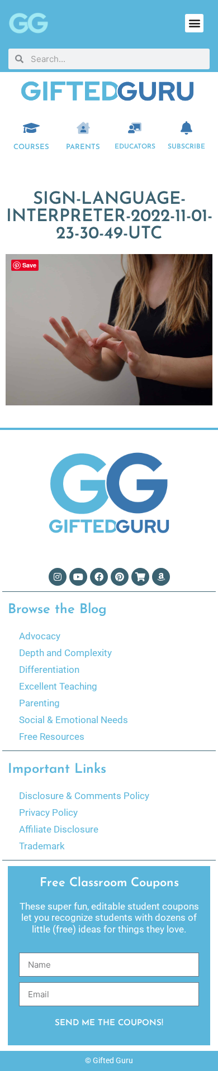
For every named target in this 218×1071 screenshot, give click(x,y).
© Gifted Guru (109, 1060)
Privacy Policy (48, 812)
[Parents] (83, 128)
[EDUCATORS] (134, 128)
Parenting (39, 703)
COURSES (31, 147)
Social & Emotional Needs (73, 719)
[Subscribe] (186, 128)
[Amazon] (161, 577)
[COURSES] (31, 128)
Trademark (42, 846)
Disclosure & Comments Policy (84, 795)
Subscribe (186, 147)
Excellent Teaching (58, 686)
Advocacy (39, 636)
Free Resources (51, 736)
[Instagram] (58, 577)
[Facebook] (99, 577)
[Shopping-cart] (140, 577)
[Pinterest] (120, 577)
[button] (194, 23)
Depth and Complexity (65, 652)
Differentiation (49, 669)
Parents (83, 147)
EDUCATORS (135, 147)
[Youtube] (78, 577)
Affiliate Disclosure (58, 829)
